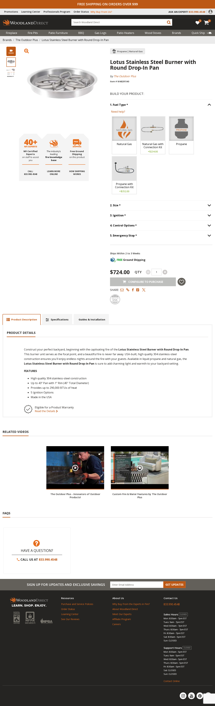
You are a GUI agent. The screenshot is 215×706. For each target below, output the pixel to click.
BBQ (81, 33)
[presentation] (11, 62)
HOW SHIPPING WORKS (77, 173)
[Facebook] (208, 696)
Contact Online (172, 681)
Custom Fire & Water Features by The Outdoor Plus (139, 495)
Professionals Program (57, 11)
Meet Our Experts (122, 614)
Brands (7, 40)
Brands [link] (176, 33)
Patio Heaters (125, 33)
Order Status (81, 11)
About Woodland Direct (125, 609)
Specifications (60, 319)
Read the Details (45, 411)
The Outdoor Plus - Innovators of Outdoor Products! (75, 495)
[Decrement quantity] (148, 272)
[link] (201, 33)
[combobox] (121, 22)
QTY (138, 272)
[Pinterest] (200, 696)
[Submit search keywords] (169, 22)
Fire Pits (33, 33)
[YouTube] (192, 696)
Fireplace (11, 33)
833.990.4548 (48, 559)
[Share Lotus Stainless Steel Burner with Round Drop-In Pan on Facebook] (133, 290)
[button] (210, 11)
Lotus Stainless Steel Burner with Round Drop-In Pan (75, 40)
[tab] (22, 319)
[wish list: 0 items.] (198, 22)
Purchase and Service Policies (77, 604)
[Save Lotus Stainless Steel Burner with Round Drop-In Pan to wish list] (182, 282)
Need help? (118, 111)
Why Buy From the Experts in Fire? (131, 604)
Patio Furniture (58, 33)
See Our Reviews (70, 619)
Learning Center (30, 11)
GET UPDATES (174, 584)
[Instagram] (183, 696)
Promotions (11, 11)
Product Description (24, 319)
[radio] (124, 135)
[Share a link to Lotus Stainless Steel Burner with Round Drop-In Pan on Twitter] (143, 290)
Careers (116, 624)
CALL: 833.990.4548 (30, 173)
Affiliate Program (121, 619)
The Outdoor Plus (26, 40)
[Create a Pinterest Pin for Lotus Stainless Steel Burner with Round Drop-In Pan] (138, 290)
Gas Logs (100, 33)
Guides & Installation (92, 319)
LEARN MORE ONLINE (53, 173)
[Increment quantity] (164, 272)
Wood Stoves (153, 33)
